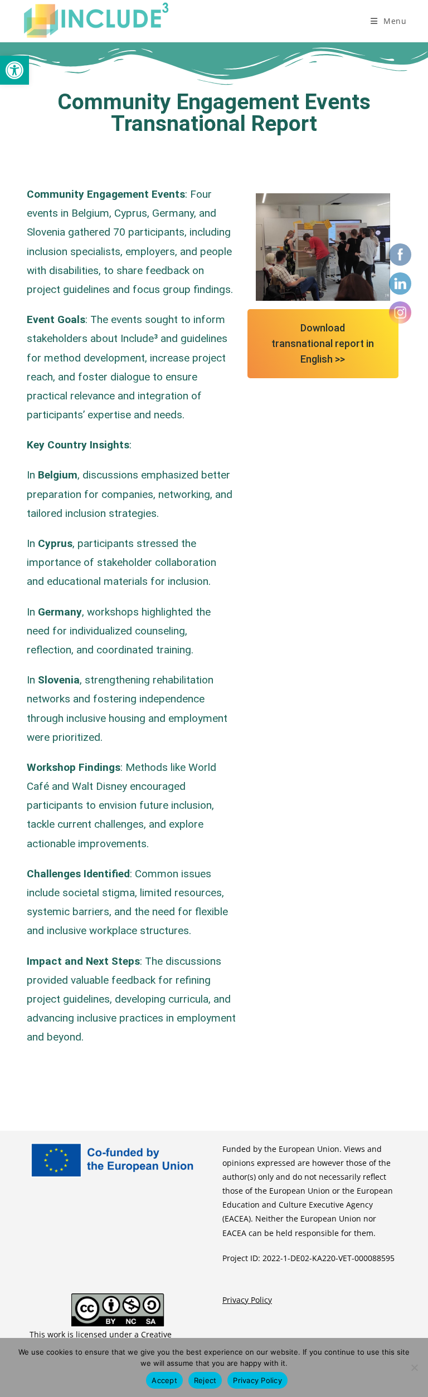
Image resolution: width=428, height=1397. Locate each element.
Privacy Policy (247, 1300)
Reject (205, 1380)
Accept (164, 1380)
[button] (14, 70)
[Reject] (414, 1367)
